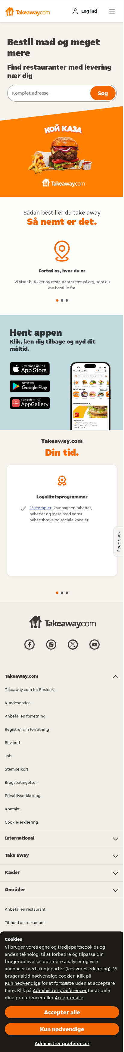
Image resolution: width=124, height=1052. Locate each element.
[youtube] (94, 649)
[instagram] (51, 649)
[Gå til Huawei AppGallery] (30, 403)
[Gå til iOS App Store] (30, 368)
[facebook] (29, 649)
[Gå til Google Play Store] (30, 386)
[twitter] (73, 649)
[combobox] (48, 93)
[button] (27, 11)
